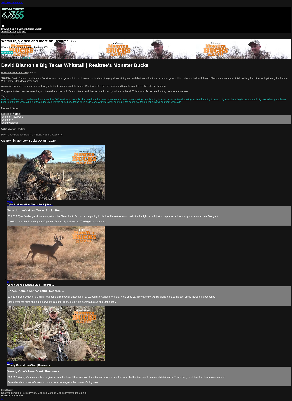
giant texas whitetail (18, 102)
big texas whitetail (247, 99)
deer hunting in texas (155, 99)
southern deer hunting (148, 102)
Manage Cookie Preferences (63, 393)
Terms (25, 393)
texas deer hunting (133, 99)
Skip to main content (12, 2)
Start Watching (26, 28)
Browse (5, 28)
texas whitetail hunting (180, 99)
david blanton (93, 99)
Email (18, 114)
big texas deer (265, 99)
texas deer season (112, 99)
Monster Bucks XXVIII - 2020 (14, 72)
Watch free (7, 52)
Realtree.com (8, 393)
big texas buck (228, 99)
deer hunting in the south (121, 102)
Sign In (22, 31)
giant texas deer (38, 102)
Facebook (7, 114)
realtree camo (18, 99)
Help (19, 393)
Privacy (33, 393)
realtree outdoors (36, 99)
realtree (5, 99)
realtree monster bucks (72, 99)
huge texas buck (57, 102)
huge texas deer (75, 102)
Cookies (42, 393)
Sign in (38, 28)
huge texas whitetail (96, 102)
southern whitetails (171, 102)
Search (14, 28)
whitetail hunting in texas (206, 99)
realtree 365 (52, 99)
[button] (3, 26)
